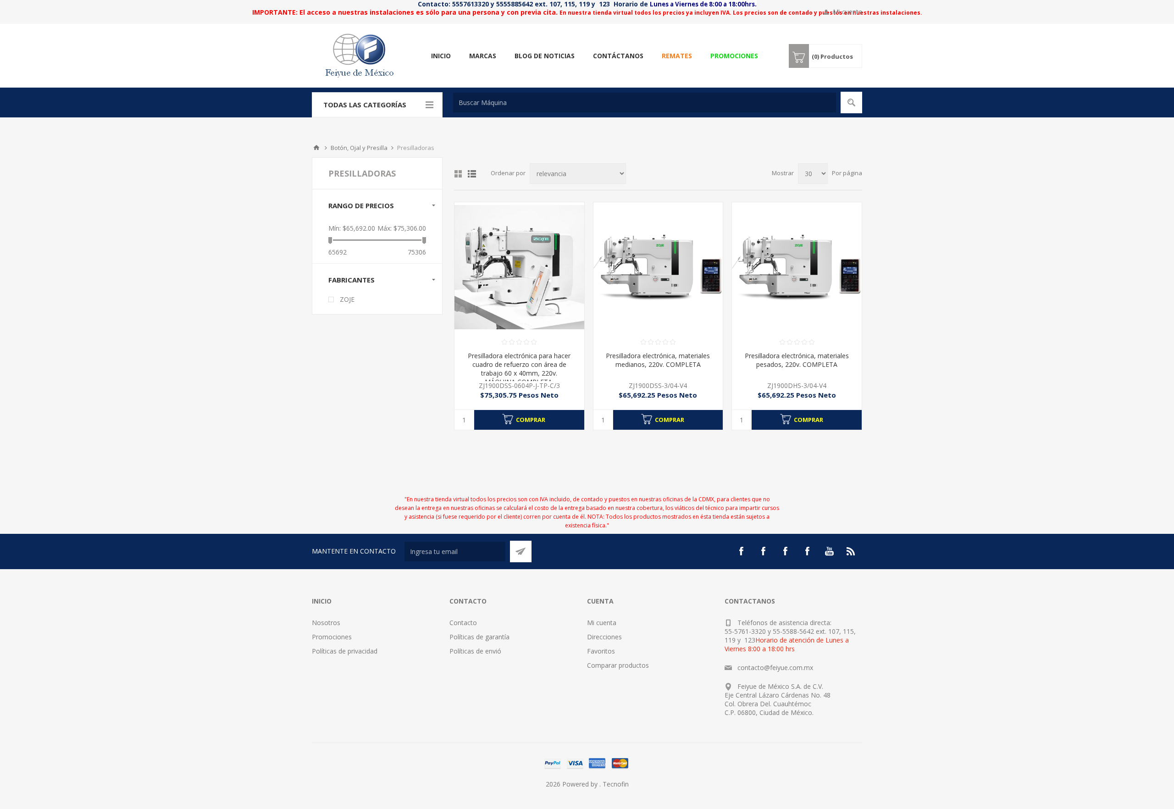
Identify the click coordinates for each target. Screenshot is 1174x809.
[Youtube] (829, 551)
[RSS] (851, 551)
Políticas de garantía (479, 636)
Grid (458, 173)
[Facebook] (741, 551)
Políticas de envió (475, 651)
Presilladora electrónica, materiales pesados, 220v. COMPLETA (797, 360)
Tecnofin (616, 784)
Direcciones (604, 636)
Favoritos (601, 651)
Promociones (332, 636)
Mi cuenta (847, 11)
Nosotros (326, 622)
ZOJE (347, 299)
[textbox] (644, 102)
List (472, 173)
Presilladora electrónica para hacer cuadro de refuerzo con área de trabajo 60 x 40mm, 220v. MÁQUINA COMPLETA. (519, 368)
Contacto (463, 622)
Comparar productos (618, 665)
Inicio (316, 147)
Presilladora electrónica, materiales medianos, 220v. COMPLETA (658, 360)
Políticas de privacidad (344, 651)
